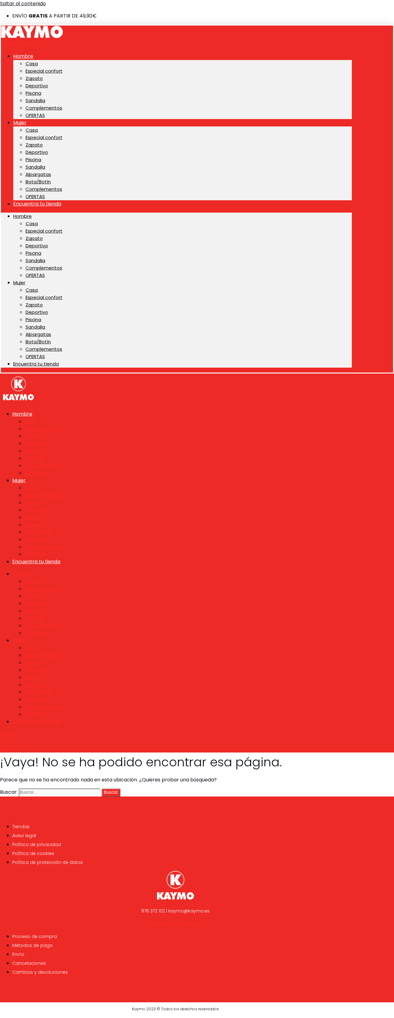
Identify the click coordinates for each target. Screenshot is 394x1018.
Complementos (44, 108)
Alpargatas (38, 174)
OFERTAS (35, 115)
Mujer (19, 122)
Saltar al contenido (23, 3)
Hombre (23, 56)
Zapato (34, 78)
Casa (32, 63)
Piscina (33, 93)
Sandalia (35, 100)
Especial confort (44, 71)
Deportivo (37, 85)
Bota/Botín (38, 181)
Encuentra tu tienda (37, 203)
